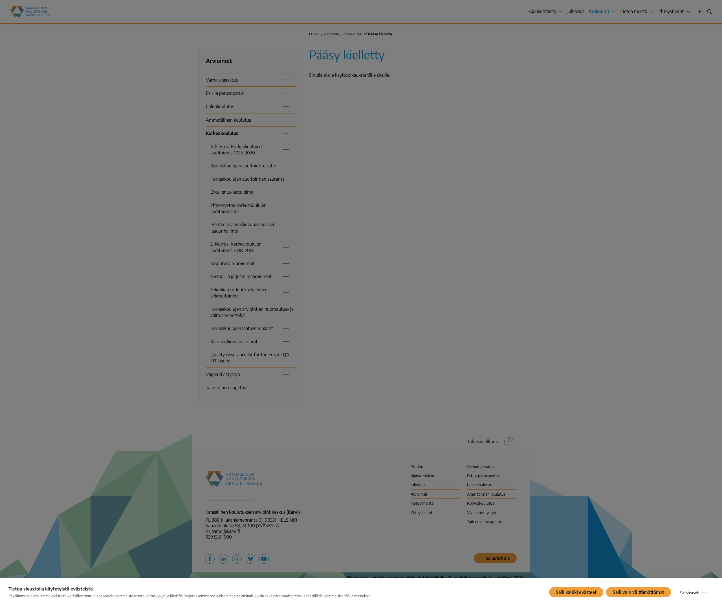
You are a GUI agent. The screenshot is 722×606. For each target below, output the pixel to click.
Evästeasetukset (693, 592)
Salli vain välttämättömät (638, 592)
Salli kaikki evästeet (576, 592)
